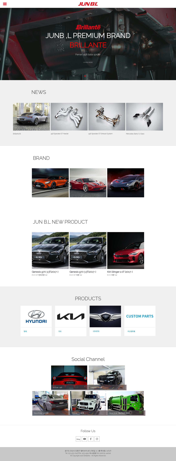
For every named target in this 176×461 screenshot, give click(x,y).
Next (146, 189)
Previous (30, 189)
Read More (31, 117)
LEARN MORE (88, 62)
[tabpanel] (88, 44)
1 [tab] (85, 76)
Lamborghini (88, 203)
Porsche (126, 203)
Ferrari (50, 203)
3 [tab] (91, 76)
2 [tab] (88, 76)
